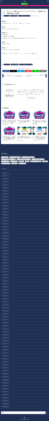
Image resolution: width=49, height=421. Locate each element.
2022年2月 (5, 335)
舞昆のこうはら (22, 163)
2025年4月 (5, 221)
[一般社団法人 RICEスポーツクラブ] (24, 1)
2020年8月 (5, 386)
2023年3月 (5, 296)
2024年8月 (5, 245)
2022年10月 (5, 311)
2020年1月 (5, 401)
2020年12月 (5, 374)
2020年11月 (5, 377)
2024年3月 (5, 260)
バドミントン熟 (14, 161)
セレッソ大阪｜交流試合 (15, 157)
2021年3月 (5, 365)
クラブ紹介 (41, 93)
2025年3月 (5, 224)
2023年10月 (5, 275)
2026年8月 (5, 173)
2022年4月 (5, 329)
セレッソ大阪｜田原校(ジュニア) (8, 159)
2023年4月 (5, 293)
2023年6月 (5, 287)
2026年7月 (5, 176)
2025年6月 (5, 215)
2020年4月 (5, 394)
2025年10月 (5, 203)
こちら (7, 53)
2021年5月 (5, 359)
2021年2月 (5, 368)
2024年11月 (5, 236)
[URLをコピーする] (43, 71)
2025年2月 (5, 227)
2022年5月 (5, 326)
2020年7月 (5, 389)
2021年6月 (5, 356)
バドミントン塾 (5, 161)
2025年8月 (5, 209)
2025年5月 (5, 218)
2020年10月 (5, 380)
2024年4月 (5, 257)
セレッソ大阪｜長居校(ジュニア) (24, 159)
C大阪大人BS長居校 (14, 15)
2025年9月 (5, 206)
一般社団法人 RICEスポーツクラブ (9, 96)
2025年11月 (5, 200)
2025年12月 (5, 197)
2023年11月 (5, 272)
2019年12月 (5, 404)
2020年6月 (5, 392)
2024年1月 (5, 266)
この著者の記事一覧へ (31, 98)
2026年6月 (5, 179)
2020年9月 (5, 383)
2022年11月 (5, 308)
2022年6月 (5, 323)
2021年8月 (5, 350)
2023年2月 (5, 299)
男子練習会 (14, 163)
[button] (6, 71)
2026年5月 (5, 182)
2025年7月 (5, 212)
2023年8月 (5, 281)
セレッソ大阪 (4, 157)
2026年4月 (5, 185)
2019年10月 (5, 407)
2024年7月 (5, 248)
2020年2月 (5, 398)
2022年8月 (5, 317)
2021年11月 (5, 344)
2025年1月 (5, 230)
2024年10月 (5, 239)
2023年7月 (5, 284)
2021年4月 (5, 362)
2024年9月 (5, 242)
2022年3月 (5, 332)
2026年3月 (5, 188)
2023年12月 (5, 269)
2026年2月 (5, 191)
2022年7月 (5, 320)
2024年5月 (5, 254)
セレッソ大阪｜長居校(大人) (38, 159)
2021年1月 (5, 371)
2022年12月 (5, 305)
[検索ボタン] (47, 1)
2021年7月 (5, 353)
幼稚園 (27, 161)
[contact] (24, 417)
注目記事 (45, 161)
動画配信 (21, 161)
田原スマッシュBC (5, 163)
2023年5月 (5, 290)
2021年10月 (5, 347)
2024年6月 (5, 251)
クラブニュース (6, 15)
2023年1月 (5, 302)
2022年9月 (5, 314)
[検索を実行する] (46, 412)
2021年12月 (6, 341)
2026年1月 (5, 194)
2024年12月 (5, 233)
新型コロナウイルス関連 (35, 161)
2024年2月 (5, 263)
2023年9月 (5, 278)
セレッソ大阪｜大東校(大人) (28, 157)
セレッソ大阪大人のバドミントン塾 (24, 15)
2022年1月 (5, 338)
